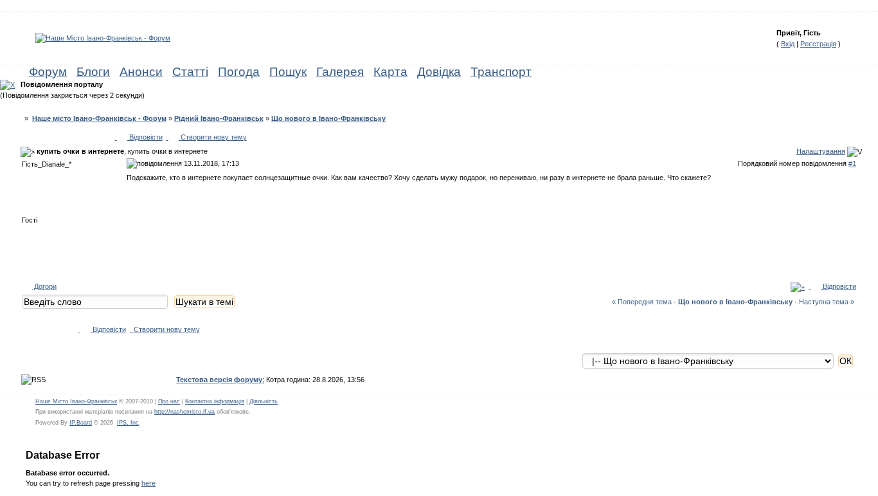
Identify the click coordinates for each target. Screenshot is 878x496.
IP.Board (80, 422)
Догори (44, 286)
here (148, 483)
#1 (852, 163)
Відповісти (145, 137)
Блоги (93, 71)
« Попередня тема (642, 302)
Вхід (787, 44)
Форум (48, 71)
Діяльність (263, 401)
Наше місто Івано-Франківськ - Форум (99, 118)
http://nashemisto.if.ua (184, 412)
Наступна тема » (826, 302)
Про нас (169, 401)
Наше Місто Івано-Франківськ (76, 401)
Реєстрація (818, 44)
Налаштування (820, 151)
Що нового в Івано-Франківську (328, 118)
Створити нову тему (213, 137)
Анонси (141, 71)
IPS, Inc (128, 422)
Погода (239, 71)
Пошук (288, 71)
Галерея (340, 71)
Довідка (439, 71)
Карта (390, 71)
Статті (190, 71)
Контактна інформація (214, 401)
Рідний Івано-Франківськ (219, 118)
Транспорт (501, 71)
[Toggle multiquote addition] (798, 286)
